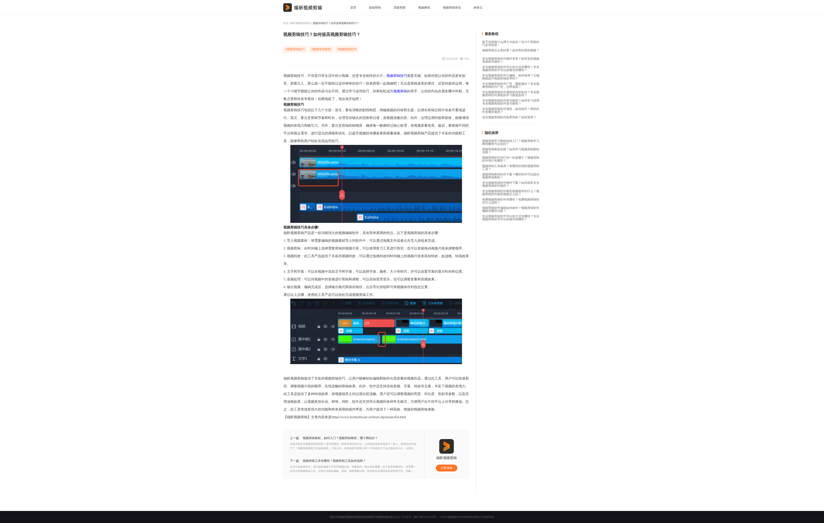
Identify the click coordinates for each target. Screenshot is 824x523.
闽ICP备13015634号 (425, 516)
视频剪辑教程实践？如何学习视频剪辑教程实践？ (510, 149)
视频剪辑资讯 (452, 7)
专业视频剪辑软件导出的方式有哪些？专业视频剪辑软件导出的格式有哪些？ (510, 67)
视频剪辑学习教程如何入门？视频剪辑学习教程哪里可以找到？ (510, 141)
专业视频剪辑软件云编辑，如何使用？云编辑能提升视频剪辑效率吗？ (510, 76)
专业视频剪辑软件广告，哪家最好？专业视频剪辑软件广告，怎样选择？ (510, 84)
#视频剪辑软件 (347, 49)
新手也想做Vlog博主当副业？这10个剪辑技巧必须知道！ (510, 42)
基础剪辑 (375, 7)
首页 (353, 7)
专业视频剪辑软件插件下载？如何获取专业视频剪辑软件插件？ (510, 183)
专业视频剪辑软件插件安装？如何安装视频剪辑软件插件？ (510, 59)
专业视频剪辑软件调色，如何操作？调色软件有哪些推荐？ (510, 109)
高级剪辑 (400, 7)
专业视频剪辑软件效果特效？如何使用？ (509, 117)
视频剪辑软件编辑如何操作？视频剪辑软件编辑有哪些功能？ (510, 208)
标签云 (478, 7)
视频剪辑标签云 (386, 516)
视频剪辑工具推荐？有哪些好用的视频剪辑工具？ (510, 166)
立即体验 (447, 468)
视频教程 (424, 7)
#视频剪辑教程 (321, 49)
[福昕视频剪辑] (302, 7)
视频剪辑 (400, 91)
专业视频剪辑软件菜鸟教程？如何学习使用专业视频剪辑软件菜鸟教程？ (510, 101)
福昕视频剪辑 (348, 516)
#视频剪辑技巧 (295, 49)
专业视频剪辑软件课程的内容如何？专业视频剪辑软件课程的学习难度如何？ (510, 92)
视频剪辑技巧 (396, 76)
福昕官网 (335, 516)
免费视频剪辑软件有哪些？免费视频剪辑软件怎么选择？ (510, 200)
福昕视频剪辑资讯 (300, 23)
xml (398, 516)
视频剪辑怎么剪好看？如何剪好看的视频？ (510, 50)
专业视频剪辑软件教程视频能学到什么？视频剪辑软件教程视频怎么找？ (510, 191)
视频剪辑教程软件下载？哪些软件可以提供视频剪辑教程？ (510, 174)
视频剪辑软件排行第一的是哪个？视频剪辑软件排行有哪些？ (510, 158)
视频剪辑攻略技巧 (366, 516)
